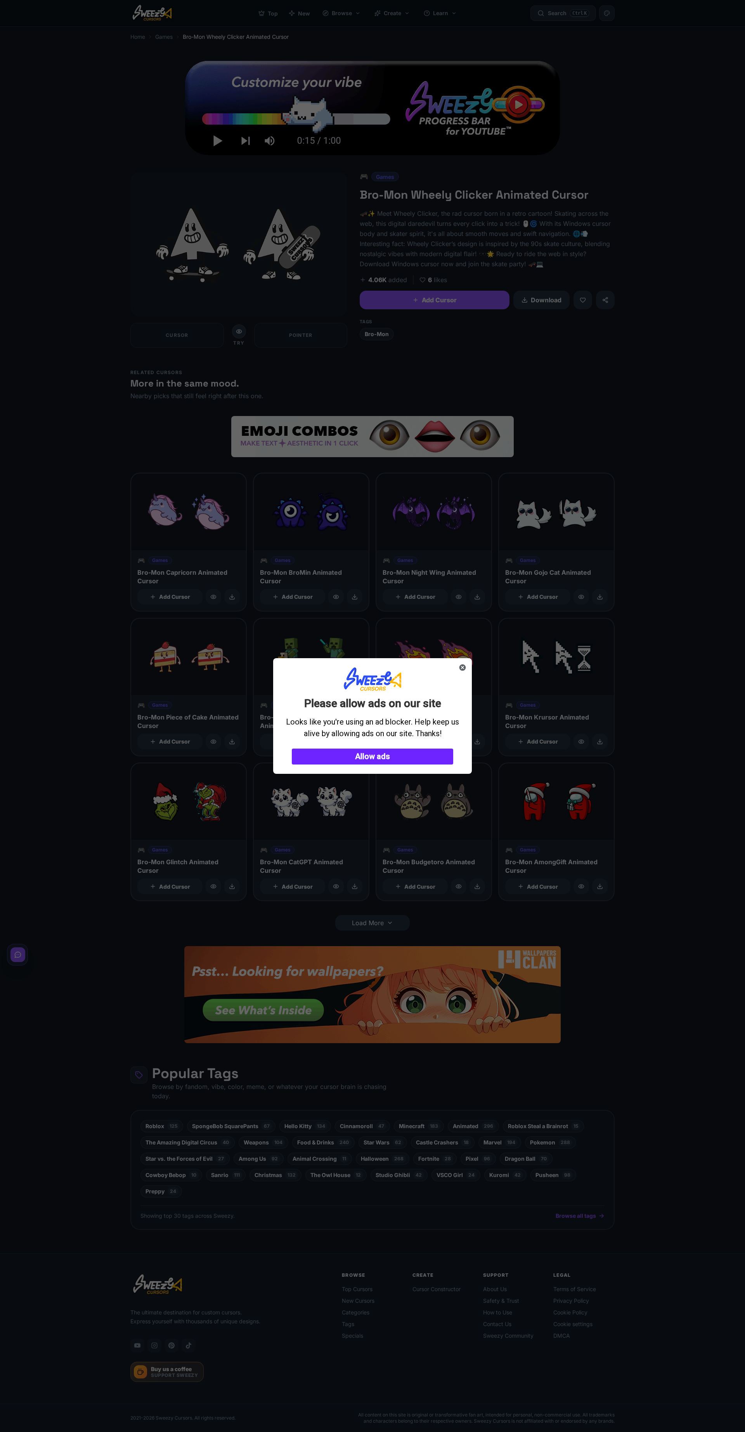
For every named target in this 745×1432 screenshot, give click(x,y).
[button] (372, 757)
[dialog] (372, 716)
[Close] (462, 667)
